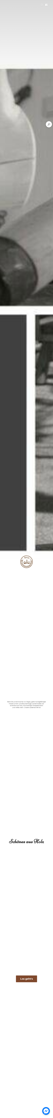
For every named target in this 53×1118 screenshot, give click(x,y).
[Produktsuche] (48, 124)
